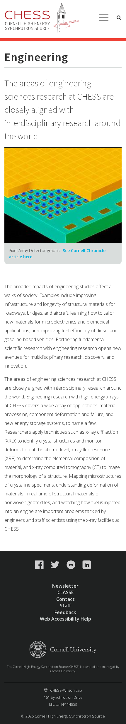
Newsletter (65, 586)
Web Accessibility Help (65, 619)
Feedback (65, 612)
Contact (65, 599)
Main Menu (104, 18)
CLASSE (65, 592)
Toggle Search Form (119, 18)
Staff (65, 605)
